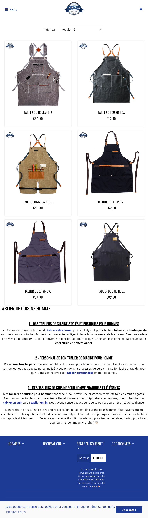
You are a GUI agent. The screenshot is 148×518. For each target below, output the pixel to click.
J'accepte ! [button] (129, 509)
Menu (13, 9)
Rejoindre (98, 458)
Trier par (50, 29)
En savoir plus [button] (16, 512)
